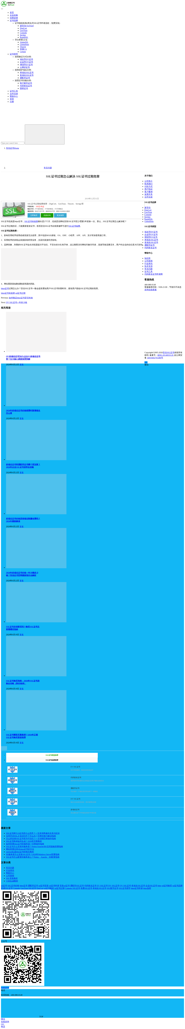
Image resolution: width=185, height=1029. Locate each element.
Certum (23, 52)
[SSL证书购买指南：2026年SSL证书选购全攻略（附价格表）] (36, 676)
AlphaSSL (24, 42)
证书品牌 (14, 20)
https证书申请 (137, 888)
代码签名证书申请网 (153, 274)
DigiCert (23, 28)
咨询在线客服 (150, 290)
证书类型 (14, 54)
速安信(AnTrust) (27, 26)
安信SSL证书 (168, 352)
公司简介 (148, 181)
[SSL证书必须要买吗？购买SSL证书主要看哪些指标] (36, 622)
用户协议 (148, 189)
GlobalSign (24, 44)
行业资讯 (10, 870)
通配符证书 (25, 78)
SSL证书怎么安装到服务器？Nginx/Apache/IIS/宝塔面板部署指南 (34, 846)
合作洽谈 (14, 94)
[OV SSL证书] (12, 804)
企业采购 (14, 15)
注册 (12, 102)
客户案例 (148, 192)
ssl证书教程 (49, 888)
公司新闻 (10, 876)
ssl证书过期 (20, 293)
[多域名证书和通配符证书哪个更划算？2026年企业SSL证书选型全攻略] (36, 459)
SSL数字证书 (112, 888)
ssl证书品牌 (177, 886)
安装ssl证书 (65, 886)
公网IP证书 (25, 67)
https (159, 886)
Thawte (23, 47)
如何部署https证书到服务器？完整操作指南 (25, 844)
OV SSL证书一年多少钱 (16, 302)
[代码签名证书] (12, 783)
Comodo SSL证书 (72, 888)
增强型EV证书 (26, 65)
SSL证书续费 (74, 226)
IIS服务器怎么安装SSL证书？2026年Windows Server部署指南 (32, 854)
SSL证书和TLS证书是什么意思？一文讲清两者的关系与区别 (33, 833)
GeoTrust (23, 30)
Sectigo (23, 35)
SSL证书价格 (13, 886)
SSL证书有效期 (31, 221)
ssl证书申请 (54, 886)
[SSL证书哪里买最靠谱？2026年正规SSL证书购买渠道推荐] (36, 730)
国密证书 (24, 88)
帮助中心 (14, 96)
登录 (12, 99)
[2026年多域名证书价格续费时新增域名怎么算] (36, 405)
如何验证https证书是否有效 (21, 298)
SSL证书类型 (124, 888)
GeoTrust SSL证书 (28, 888)
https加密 (147, 888)
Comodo (23, 33)
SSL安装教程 (12, 878)
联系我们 (148, 184)
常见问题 (10, 868)
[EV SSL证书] (12, 772)
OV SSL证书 (125, 886)
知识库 (147, 258)
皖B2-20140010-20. (166, 355)
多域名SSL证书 (26, 75)
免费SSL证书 (86, 888)
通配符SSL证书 (77, 886)
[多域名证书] (12, 815)
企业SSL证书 (151, 886)
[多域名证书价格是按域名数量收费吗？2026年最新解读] (36, 513)
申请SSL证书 (7, 888)
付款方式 (148, 186)
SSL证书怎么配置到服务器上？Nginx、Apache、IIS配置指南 (32, 857)
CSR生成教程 (12, 881)
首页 (12, 12)
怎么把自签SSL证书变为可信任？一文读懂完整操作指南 (31, 838)
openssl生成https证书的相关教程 (20, 852)
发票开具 (148, 194)
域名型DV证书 (26, 59)
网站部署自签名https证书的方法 (20, 849)
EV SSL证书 (102, 886)
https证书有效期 (8, 293)
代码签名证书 (26, 86)
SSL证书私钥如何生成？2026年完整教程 (24, 841)
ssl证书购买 (167, 886)
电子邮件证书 (26, 83)
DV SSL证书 (113, 886)
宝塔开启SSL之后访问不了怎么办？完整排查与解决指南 (31, 836)
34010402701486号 (155, 358)
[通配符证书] (12, 793)
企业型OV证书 (26, 62)
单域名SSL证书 (26, 72)
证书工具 (14, 91)
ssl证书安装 (44, 886)
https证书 (5, 288)
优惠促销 (14, 18)
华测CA (23, 49)
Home (12, 148)
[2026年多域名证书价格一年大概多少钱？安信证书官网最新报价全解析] (36, 567)
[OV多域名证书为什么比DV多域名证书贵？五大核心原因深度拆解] (36, 351)
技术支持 (148, 266)
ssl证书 (4, 886)
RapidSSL (24, 37)
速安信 (147, 207)
